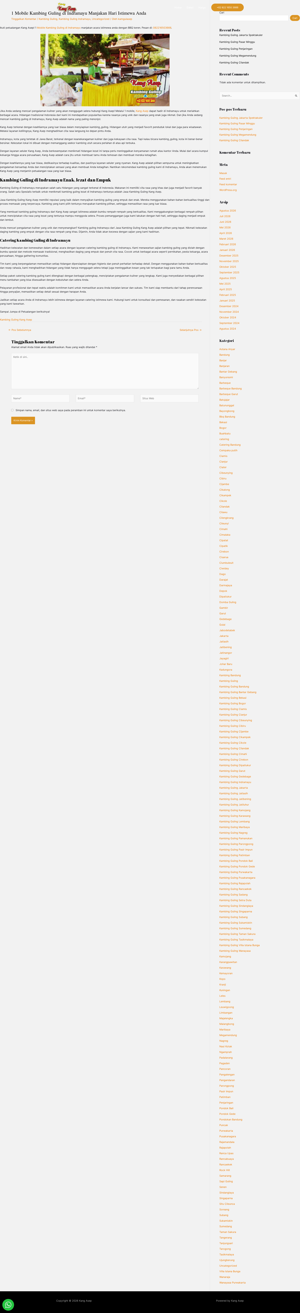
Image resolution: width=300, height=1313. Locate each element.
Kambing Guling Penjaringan (235, 48)
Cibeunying (226, 472)
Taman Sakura (227, 1231)
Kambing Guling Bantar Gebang (237, 692)
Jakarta (223, 635)
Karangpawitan (228, 962)
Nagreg (223, 1040)
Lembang (224, 1001)
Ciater (223, 467)
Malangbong (226, 1023)
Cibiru (222, 478)
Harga (202, 7)
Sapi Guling (226, 1181)
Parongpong (226, 1085)
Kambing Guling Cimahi (233, 754)
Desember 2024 (228, 306)
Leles (222, 995)
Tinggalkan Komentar (23, 18)
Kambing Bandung (230, 675)
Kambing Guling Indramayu (74, 18)
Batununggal (226, 405)
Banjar (223, 360)
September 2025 (229, 272)
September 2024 (229, 323)
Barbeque (225, 382)
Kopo (222, 978)
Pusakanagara (227, 1136)
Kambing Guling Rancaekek (235, 888)
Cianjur (223, 461)
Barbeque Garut (228, 394)
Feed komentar (228, 184)
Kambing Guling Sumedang (235, 928)
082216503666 (162, 27)
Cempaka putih (228, 450)
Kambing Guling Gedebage (235, 776)
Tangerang (225, 1237)
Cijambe (224, 484)
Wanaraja (224, 1276)
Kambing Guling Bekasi (232, 697)
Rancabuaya (226, 1158)
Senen (223, 1187)
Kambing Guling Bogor (232, 703)
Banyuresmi (226, 377)
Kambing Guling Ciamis (233, 709)
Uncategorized (100, 18)
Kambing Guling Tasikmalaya (236, 939)
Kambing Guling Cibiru (232, 725)
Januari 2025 (227, 300)
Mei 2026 (225, 227)
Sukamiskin (226, 1220)
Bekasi (223, 422)
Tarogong (225, 1248)
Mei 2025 (225, 283)
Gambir (223, 607)
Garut (222, 613)
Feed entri (225, 178)
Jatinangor (225, 652)
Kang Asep (142, 110)
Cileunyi (224, 523)
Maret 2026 (226, 238)
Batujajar (224, 399)
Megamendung (228, 1035)
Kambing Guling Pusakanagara (237, 877)
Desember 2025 (228, 255)
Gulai (222, 624)
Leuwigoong (226, 1007)
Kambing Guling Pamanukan (235, 838)
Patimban (224, 1097)
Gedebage (225, 619)
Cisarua (223, 557)
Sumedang (225, 1226)
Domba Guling (227, 602)
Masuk (223, 173)
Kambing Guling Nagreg (233, 832)
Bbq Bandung (227, 416)
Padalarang (226, 1057)
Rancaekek (225, 1164)
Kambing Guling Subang (233, 917)
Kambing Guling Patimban (234, 855)
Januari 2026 (227, 249)
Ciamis (223, 456)
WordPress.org (228, 189)
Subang (223, 1215)
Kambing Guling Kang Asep (16, 319)
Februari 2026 (227, 244)
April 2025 (225, 289)
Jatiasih (223, 641)
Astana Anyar (227, 349)
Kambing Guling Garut (232, 770)
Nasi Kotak (225, 1046)
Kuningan (224, 990)
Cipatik (223, 545)
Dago (222, 574)
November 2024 (229, 311)
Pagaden (224, 1063)
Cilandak (224, 506)
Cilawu (223, 512)
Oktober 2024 (227, 317)
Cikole (223, 500)
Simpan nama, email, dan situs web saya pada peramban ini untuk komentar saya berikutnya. (71, 410)
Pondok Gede (227, 1113)
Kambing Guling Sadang (233, 894)
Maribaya (224, 1029)
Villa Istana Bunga (229, 1271)
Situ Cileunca (227, 1203)
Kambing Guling (48, 18)
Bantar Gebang (228, 371)
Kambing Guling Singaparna (235, 911)
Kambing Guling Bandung (234, 686)
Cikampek (225, 495)
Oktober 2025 (227, 266)
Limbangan (225, 1012)
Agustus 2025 (227, 278)
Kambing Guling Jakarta (233, 787)
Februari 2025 (227, 294)
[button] (227, 7)
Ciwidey (224, 568)
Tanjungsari (226, 1243)
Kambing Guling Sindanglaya (236, 905)
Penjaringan (226, 1102)
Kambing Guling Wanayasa (235, 950)
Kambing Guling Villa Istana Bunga (239, 945)
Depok (223, 590)
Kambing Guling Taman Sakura (237, 933)
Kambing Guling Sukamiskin (235, 922)
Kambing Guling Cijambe (233, 731)
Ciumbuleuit (226, 562)
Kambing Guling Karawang (234, 815)
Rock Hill (224, 1170)
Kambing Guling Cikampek (235, 737)
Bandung (224, 354)
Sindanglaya (226, 1192)
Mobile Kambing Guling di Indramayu (58, 27)
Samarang (225, 1175)
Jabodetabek (227, 630)
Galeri (190, 7)
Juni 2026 (225, 221)
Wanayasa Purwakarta (232, 1282)
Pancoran (224, 1068)
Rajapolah (225, 1147)
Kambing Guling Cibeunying (235, 720)
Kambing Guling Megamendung (237, 55)
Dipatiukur (225, 596)
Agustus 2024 (227, 328)
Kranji (222, 984)
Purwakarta (226, 1130)
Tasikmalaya (226, 1254)
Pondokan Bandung (230, 1119)
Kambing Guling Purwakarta (235, 872)
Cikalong (224, 489)
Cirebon (224, 551)
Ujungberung (227, 1260)
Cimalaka (224, 534)
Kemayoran (225, 973)
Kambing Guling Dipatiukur (235, 765)
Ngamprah (225, 1052)
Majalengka (226, 1018)
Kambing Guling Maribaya (234, 827)
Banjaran (224, 366)
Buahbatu (224, 433)
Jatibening (225, 647)
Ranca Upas (226, 1153)
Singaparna (226, 1198)
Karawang (225, 967)
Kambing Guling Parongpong (236, 843)
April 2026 (225, 233)
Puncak (223, 1125)
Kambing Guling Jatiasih (233, 793)
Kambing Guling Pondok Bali (236, 860)
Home (178, 7)
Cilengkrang (226, 517)
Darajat (223, 579)
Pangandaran (227, 1080)
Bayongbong (226, 411)
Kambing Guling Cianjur (233, 714)
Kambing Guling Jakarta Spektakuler (241, 35)
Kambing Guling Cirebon (233, 759)
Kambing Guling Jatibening (235, 799)
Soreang (224, 1209)
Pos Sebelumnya (19, 329)
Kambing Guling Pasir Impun (235, 849)
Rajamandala (226, 1142)
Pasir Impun (226, 1091)
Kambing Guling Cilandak (234, 62)
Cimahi (223, 529)
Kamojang (225, 956)
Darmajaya (225, 585)
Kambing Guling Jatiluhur (234, 804)
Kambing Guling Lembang (234, 821)
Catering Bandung (230, 444)
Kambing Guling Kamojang (234, 810)
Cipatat (223, 540)
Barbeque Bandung (230, 388)
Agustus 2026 (227, 210)
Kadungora (225, 669)
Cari (294, 18)
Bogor (223, 427)
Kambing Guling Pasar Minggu (237, 41)
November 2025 (229, 261)
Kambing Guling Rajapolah (234, 883)
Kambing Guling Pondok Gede (237, 866)
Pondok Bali (226, 1108)
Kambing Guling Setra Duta (235, 900)
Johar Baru (225, 664)
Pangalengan (227, 1074)
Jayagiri (224, 658)
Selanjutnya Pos (191, 329)
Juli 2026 (224, 216)
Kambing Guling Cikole (232, 742)
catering (224, 439)
